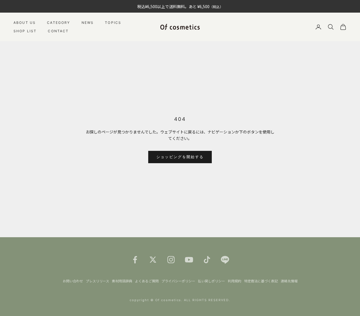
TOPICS (113, 22)
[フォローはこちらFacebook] (135, 259)
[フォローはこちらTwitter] (153, 259)
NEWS (88, 22)
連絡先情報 (289, 280)
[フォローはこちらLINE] (225, 259)
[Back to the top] (347, 303)
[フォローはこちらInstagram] (171, 259)
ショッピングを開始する (180, 156)
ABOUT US (25, 22)
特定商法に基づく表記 (261, 280)
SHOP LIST (25, 31)
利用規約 (234, 280)
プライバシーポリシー (178, 280)
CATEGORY (58, 22)
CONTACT (58, 31)
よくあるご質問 (147, 280)
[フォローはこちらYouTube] (189, 259)
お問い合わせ (73, 280)
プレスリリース (97, 280)
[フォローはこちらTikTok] (207, 259)
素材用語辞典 (122, 280)
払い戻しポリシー (211, 280)
